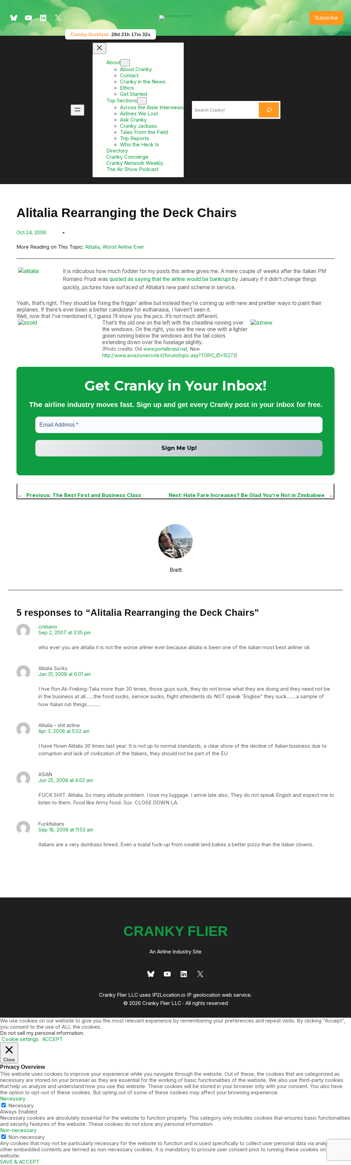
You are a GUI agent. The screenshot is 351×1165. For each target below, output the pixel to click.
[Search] (269, 109)
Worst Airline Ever (123, 247)
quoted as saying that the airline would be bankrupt (170, 279)
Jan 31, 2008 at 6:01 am (64, 674)
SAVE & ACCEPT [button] (19, 1162)
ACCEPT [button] (52, 1039)
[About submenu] (125, 62)
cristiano (47, 627)
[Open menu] (77, 110)
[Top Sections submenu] (142, 100)
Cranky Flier (175, 931)
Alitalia (92, 247)
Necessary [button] (12, 1099)
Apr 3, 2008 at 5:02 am (63, 731)
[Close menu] (99, 48)
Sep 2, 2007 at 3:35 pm (64, 632)
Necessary (21, 1105)
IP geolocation (203, 995)
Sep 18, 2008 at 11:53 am (65, 830)
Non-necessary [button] (18, 1130)
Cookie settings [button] (20, 1039)
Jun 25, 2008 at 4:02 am (65, 780)
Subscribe (326, 18)
